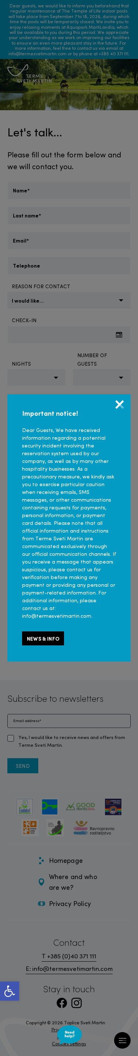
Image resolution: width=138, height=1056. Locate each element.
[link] (9, 991)
